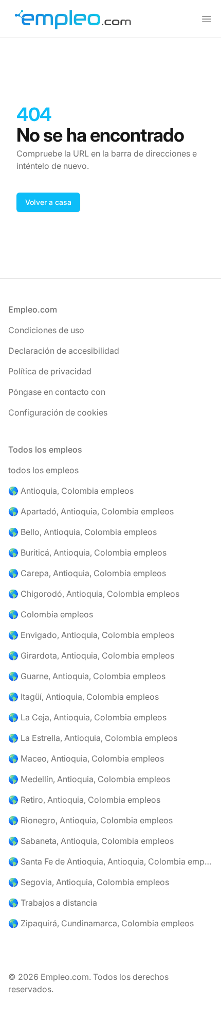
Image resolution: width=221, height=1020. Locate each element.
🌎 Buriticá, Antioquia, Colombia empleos (87, 552)
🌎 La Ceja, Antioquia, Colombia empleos (87, 717)
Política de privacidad (49, 371)
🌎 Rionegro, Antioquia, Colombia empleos (90, 820)
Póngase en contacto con (56, 392)
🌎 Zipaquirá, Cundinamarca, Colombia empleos (101, 923)
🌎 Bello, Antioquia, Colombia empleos (82, 532)
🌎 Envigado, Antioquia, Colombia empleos (91, 635)
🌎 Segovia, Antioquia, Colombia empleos (88, 882)
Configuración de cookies (57, 412)
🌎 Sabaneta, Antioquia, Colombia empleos (91, 841)
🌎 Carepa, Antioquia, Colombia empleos (87, 573)
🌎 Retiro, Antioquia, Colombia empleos (84, 799)
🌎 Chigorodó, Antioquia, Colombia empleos (93, 594)
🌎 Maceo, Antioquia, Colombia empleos (86, 758)
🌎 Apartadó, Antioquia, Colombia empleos (91, 511)
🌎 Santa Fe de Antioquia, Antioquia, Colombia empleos (110, 861)
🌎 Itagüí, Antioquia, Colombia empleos (83, 696)
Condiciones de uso (46, 330)
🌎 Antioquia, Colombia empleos (71, 491)
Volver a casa (48, 202)
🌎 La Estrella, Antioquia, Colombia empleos (92, 738)
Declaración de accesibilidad (63, 350)
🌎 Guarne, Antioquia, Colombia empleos (86, 676)
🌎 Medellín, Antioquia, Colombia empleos (89, 779)
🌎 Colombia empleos (50, 614)
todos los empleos (43, 470)
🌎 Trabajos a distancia (52, 902)
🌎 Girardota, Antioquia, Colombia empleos (91, 655)
